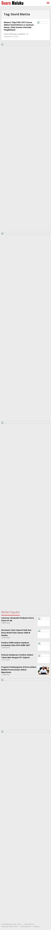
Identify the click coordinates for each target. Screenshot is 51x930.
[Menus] (48, 2)
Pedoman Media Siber (9, 926)
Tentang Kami (26, 926)
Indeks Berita (29, 924)
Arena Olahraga (10, 34)
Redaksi (36, 926)
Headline (21, 34)
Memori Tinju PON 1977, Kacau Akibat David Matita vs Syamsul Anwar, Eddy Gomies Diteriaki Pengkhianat (19, 26)
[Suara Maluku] (12, 2)
